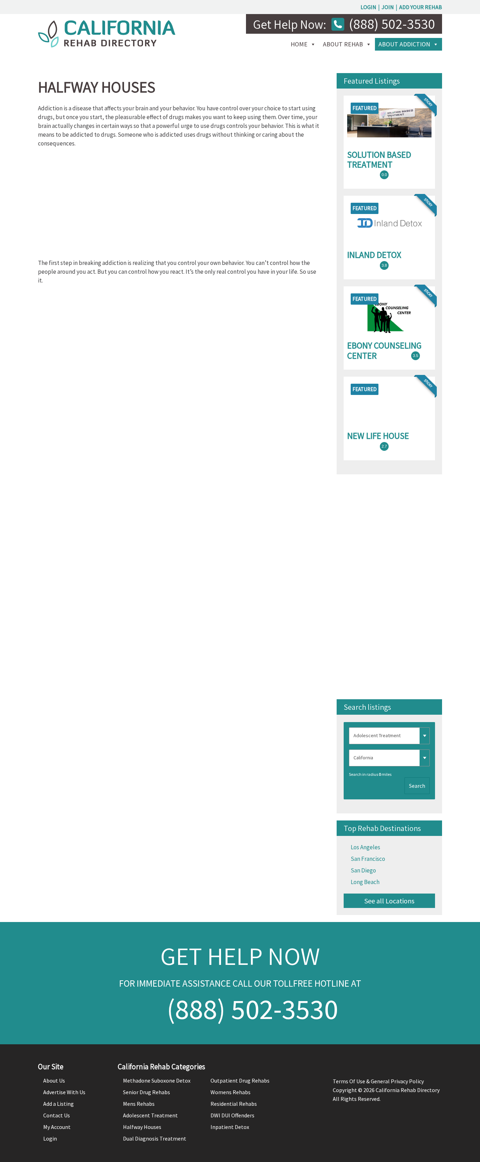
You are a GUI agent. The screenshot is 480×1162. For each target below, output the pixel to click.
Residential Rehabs (233, 1103)
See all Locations (389, 900)
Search (417, 785)
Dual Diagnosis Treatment (154, 1138)
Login (368, 7)
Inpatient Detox (229, 1126)
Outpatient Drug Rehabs (240, 1080)
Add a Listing (58, 1103)
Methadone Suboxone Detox (156, 1080)
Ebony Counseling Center (384, 350)
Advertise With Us (64, 1092)
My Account (57, 1126)
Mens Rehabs (139, 1103)
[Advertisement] (178, 206)
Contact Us (56, 1115)
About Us (54, 1080)
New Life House (378, 435)
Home (299, 44)
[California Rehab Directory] (106, 45)
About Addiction (404, 44)
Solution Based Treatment (379, 159)
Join (388, 7)
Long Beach (365, 882)
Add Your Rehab (420, 7)
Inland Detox (374, 254)
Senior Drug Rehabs (146, 1092)
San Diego (363, 870)
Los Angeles (365, 847)
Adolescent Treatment (150, 1115)
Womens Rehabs (230, 1092)
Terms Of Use (349, 1081)
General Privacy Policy (397, 1081)
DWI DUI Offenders (232, 1115)
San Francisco (368, 859)
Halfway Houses (142, 1126)
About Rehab (343, 44)
